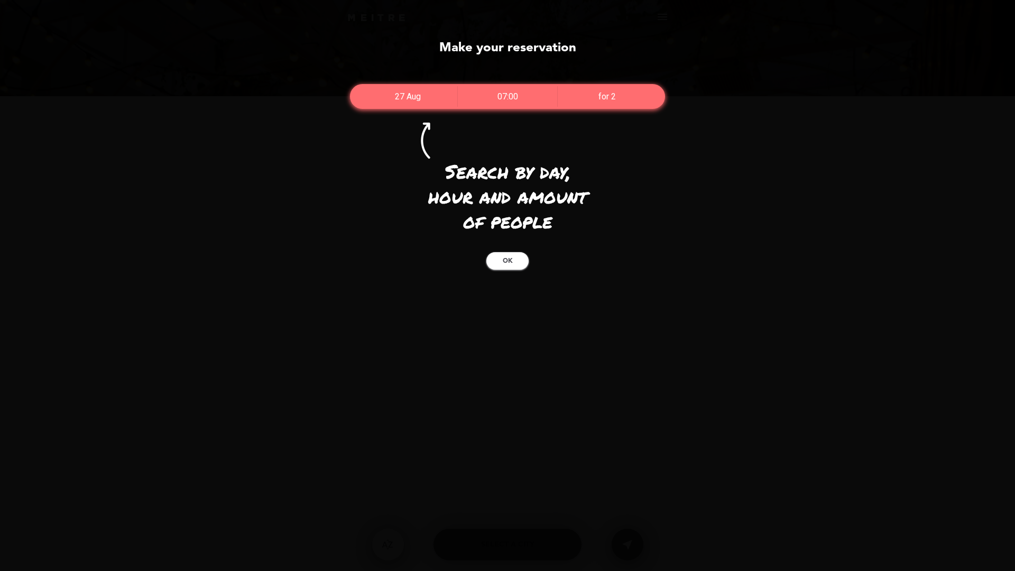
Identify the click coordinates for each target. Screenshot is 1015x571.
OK (508, 261)
